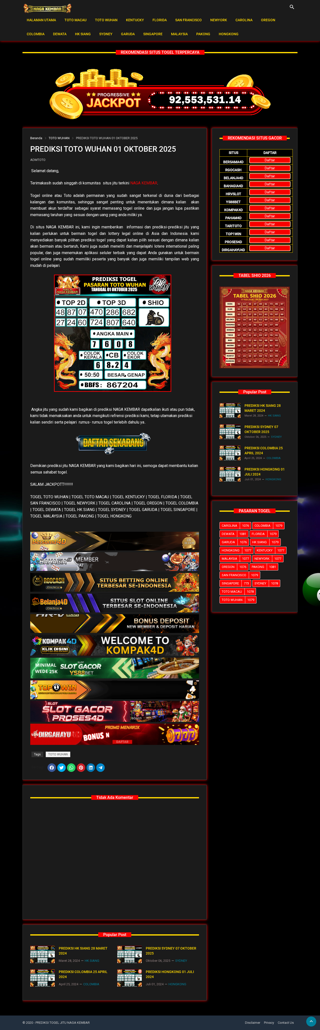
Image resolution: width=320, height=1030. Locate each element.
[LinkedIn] (90, 767)
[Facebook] (52, 767)
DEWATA (59, 34)
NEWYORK (218, 20)
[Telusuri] (292, 9)
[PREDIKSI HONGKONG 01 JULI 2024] (129, 978)
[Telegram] (100, 767)
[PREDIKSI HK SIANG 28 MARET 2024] (42, 954)
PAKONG (203, 34)
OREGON (268, 20)
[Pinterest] (81, 767)
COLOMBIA (35, 34)
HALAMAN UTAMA (41, 20)
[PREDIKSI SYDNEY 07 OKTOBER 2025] (129, 954)
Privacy (269, 1023)
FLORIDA (159, 20)
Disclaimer (252, 1023)
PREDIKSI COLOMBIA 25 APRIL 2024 (83, 974)
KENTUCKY (135, 20)
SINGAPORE (152, 34)
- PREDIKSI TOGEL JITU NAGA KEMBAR (62, 1023)
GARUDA (128, 34)
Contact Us (286, 1023)
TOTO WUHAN (106, 20)
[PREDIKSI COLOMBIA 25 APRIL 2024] (42, 978)
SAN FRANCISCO (188, 20)
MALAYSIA (179, 34)
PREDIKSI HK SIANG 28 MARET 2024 (83, 950)
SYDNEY (105, 34)
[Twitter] (61, 767)
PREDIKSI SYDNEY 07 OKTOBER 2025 (171, 950)
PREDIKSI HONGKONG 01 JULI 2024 (170, 974)
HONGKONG (228, 34)
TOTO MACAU (75, 20)
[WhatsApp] (71, 767)
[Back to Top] (311, 1022)
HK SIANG (83, 34)
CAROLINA (244, 20)
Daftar (270, 160)
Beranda (36, 138)
